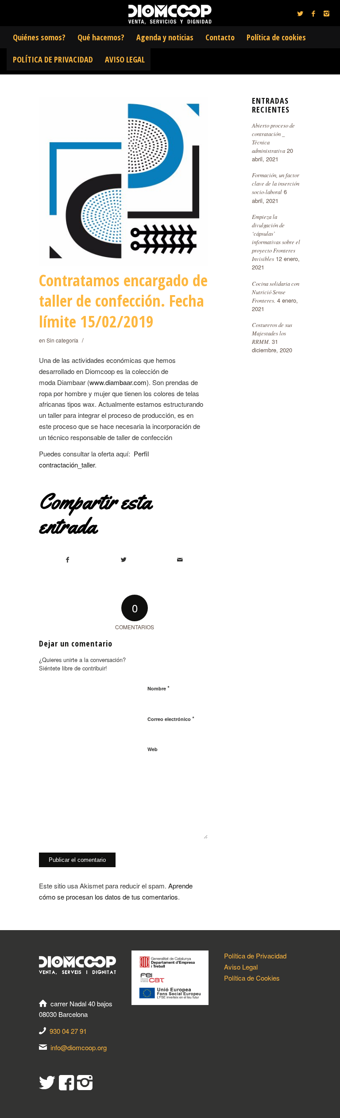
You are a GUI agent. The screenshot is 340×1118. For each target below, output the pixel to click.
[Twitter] (300, 13)
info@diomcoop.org (78, 1047)
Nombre (158, 688)
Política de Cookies (252, 977)
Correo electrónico (170, 718)
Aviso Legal (241, 966)
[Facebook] (313, 13)
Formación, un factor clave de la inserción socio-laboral (275, 183)
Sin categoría (62, 340)
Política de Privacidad (255, 955)
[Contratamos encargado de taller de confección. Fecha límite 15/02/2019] (123, 181)
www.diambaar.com (118, 382)
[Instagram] (326, 13)
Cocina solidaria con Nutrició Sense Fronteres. (275, 292)
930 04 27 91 (68, 1031)
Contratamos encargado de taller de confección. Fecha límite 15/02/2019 (123, 301)
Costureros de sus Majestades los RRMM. (272, 333)
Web (152, 749)
